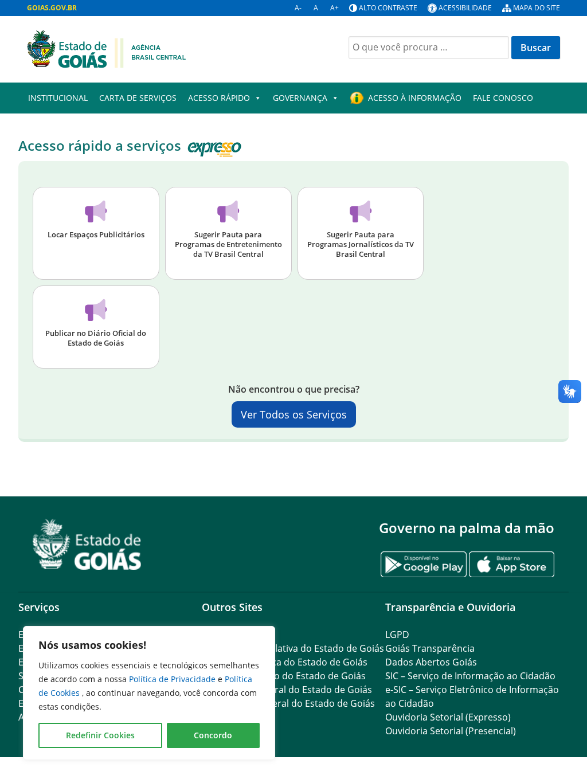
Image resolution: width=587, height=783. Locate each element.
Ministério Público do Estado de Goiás (284, 676)
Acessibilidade (465, 8)
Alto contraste (388, 8)
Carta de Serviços (138, 97)
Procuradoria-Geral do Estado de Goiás (287, 689)
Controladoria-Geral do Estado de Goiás (288, 703)
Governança (300, 97)
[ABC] (106, 48)
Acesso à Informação (414, 97)
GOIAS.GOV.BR (52, 8)
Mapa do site (536, 8)
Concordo (213, 735)
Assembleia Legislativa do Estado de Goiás (293, 648)
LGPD (397, 634)
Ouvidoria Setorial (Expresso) (448, 717)
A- (298, 8)
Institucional (58, 97)
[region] (149, 693)
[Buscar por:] (429, 47)
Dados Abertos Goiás (431, 662)
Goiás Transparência (430, 648)
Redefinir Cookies (100, 735)
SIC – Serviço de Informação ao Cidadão (470, 676)
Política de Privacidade (173, 679)
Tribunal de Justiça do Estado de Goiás (284, 662)
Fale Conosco (503, 97)
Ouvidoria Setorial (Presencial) (450, 731)
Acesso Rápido (219, 97)
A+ (334, 8)
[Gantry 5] (87, 544)
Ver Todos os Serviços (294, 414)
